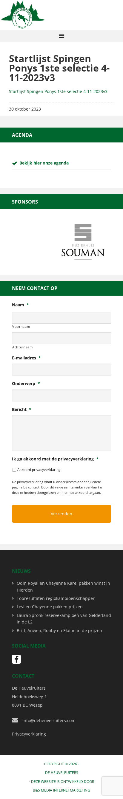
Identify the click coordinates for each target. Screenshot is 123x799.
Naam (20, 305)
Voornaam (21, 326)
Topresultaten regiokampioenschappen (56, 598)
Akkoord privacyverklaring (39, 469)
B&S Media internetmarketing (61, 790)
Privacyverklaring (29, 734)
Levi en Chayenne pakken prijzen (50, 606)
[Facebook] (16, 659)
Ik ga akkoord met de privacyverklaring (55, 459)
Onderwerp (26, 383)
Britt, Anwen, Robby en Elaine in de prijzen (59, 630)
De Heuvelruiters (61, 772)
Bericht (21, 409)
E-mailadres (26, 358)
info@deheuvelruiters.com (49, 720)
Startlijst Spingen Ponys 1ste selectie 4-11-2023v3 (58, 91)
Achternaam (22, 347)
